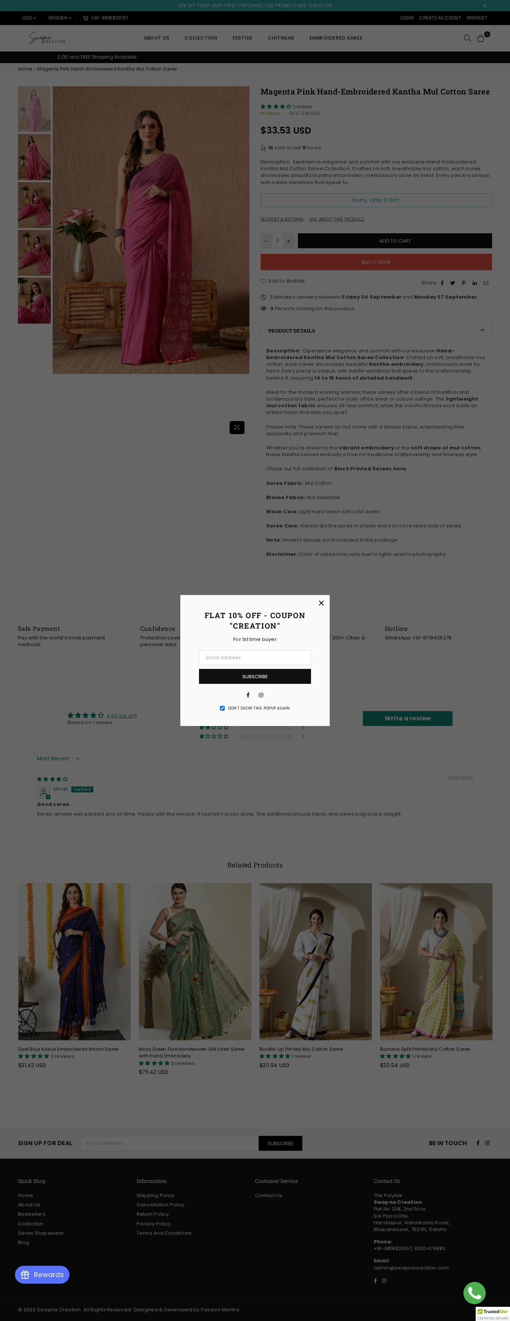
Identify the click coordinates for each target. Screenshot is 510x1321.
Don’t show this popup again (259, 708)
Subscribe (255, 676)
